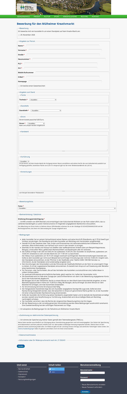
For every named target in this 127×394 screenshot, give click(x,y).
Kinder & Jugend (70, 16)
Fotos (21, 206)
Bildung (84, 16)
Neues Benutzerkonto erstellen (93, 384)
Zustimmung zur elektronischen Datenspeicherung (39, 315)
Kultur (47, 16)
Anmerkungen (26, 172)
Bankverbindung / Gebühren (30, 214)
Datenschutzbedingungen (26, 329)
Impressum (22, 374)
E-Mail (21, 77)
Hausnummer (24, 59)
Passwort (84, 377)
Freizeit (37, 16)
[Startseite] (47, 7)
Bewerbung (24, 28)
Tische (23, 95)
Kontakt (95, 16)
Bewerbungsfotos (26, 201)
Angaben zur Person (27, 41)
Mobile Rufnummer (26, 72)
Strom (23, 117)
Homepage (22, 81)
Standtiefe (25, 106)
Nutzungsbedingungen (27, 379)
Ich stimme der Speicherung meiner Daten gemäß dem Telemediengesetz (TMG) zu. (51, 320)
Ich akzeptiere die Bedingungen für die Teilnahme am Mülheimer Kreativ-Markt (50, 309)
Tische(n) (23, 100)
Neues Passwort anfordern (92, 387)
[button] (56, 369)
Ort (20, 68)
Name (21, 46)
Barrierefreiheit (24, 369)
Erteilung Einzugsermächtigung (31, 219)
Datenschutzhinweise (28, 335)
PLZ (20, 64)
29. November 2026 (27, 35)
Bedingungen (25, 235)
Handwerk (25, 131)
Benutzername (86, 370)
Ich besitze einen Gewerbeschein (32, 86)
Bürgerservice (23, 16)
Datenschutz (23, 371)
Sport (56, 16)
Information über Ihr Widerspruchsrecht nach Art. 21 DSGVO (42, 340)
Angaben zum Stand (27, 92)
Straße (21, 55)
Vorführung (25, 157)
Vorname (22, 50)
